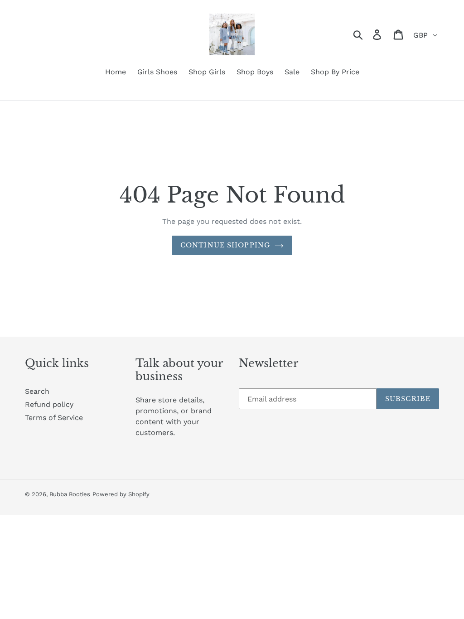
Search (37, 391)
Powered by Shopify (121, 494)
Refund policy (49, 404)
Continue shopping (225, 245)
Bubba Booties (69, 494)
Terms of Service (54, 417)
